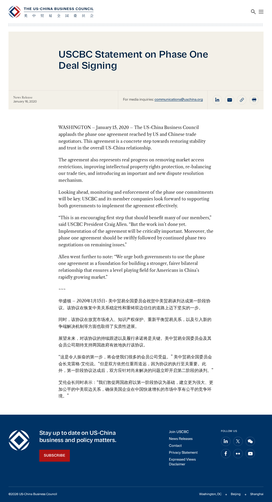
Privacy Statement (183, 452)
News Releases (181, 439)
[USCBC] (51, 12)
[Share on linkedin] (217, 100)
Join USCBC (179, 432)
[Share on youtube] (250, 453)
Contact (175, 446)
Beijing (236, 494)
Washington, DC (210, 494)
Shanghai (257, 494)
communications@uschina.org (179, 99)
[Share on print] (254, 100)
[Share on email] (229, 100)
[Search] (253, 12)
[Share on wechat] (250, 441)
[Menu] (261, 12)
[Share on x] (238, 441)
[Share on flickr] (238, 453)
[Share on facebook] (226, 453)
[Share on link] (241, 100)
